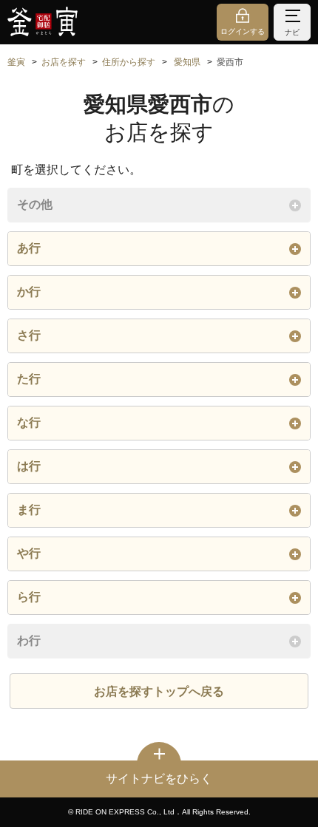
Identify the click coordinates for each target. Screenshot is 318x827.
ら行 (29, 597)
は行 (29, 466)
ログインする (242, 31)
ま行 (29, 509)
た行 (29, 378)
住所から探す (128, 62)
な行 (29, 422)
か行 (29, 291)
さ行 (29, 335)
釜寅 (16, 62)
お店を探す (63, 62)
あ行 (29, 248)
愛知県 (187, 62)
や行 (29, 553)
